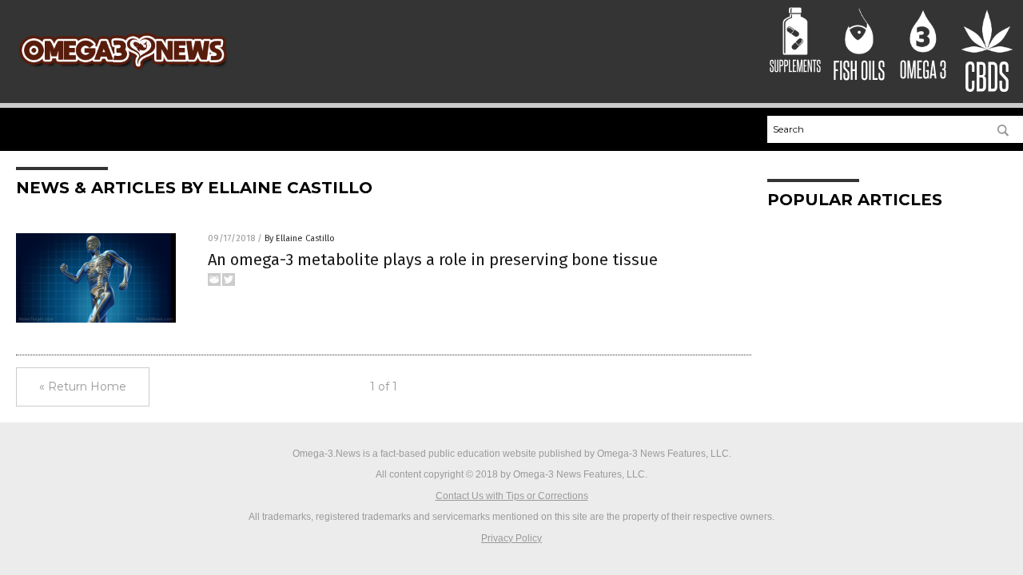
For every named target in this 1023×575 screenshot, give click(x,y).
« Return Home (82, 386)
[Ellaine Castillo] (122, 71)
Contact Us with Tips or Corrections (512, 496)
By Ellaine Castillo (300, 238)
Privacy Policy (511, 538)
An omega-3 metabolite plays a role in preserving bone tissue (433, 259)
